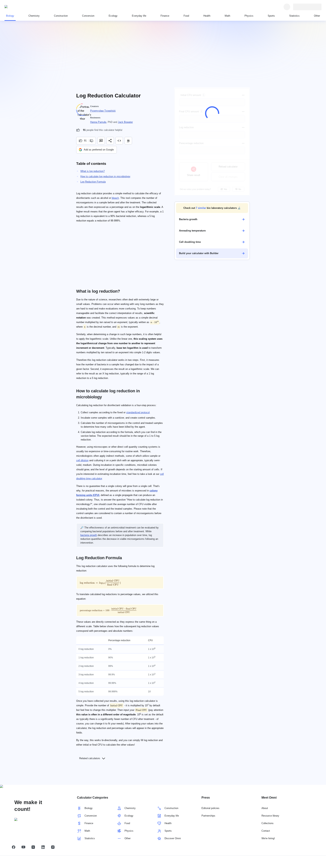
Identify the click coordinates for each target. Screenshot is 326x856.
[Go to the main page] (22, 7)
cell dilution (82, 460)
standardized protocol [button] (138, 412)
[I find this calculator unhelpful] (92, 140)
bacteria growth (88, 535)
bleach (115, 198)
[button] (212, 208)
